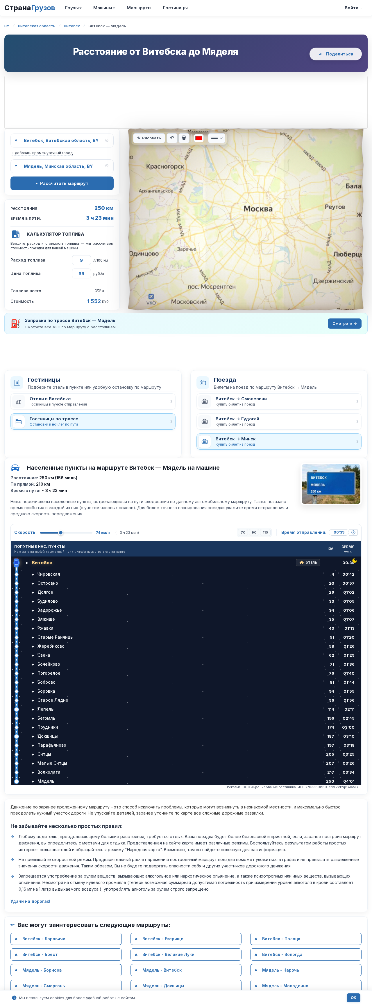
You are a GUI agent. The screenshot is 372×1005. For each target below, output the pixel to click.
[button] (93, 401)
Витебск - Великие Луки (168, 954)
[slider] (60, 532)
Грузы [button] (72, 7)
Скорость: (25, 532)
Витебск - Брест (40, 954)
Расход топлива (27, 259)
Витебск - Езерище (162, 938)
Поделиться (339, 53)
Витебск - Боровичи (43, 938)
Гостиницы (175, 7)
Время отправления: (303, 532)
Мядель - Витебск (162, 970)
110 (265, 532)
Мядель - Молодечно (285, 985)
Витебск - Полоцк (281, 938)
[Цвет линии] (199, 138)
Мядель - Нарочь (280, 970)
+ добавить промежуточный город (42, 153)
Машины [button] (102, 7)
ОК (353, 997)
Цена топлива (25, 273)
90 (254, 532)
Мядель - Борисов (42, 970)
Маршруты (139, 7)
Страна (29, 7)
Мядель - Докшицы (163, 985)
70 (243, 532)
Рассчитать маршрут (64, 183)
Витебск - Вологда (282, 954)
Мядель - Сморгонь (43, 985)
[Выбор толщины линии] (216, 138)
